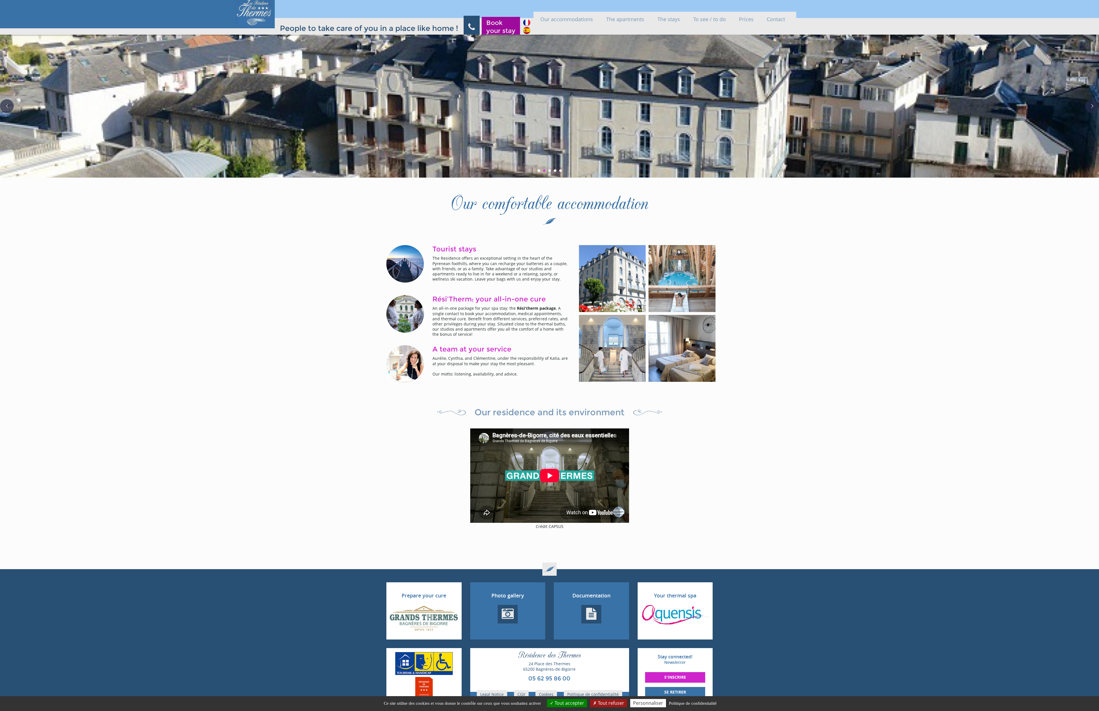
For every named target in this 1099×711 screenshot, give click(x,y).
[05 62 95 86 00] (472, 26)
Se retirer (675, 692)
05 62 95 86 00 (549, 678)
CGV (521, 694)
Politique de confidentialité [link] (693, 703)
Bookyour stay (500, 27)
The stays (668, 19)
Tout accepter (569, 703)
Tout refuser (610, 703)
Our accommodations (566, 19)
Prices (746, 19)
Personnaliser (648, 703)
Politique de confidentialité (593, 694)
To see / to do (709, 19)
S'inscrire (675, 677)
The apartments (625, 19)
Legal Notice (492, 694)
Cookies (546, 694)
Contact (776, 19)
